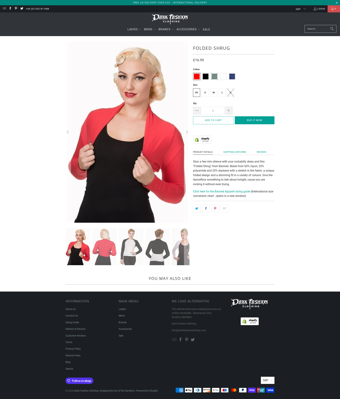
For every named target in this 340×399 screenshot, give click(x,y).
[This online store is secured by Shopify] (202, 142)
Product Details (203, 152)
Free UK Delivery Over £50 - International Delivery (170, 2)
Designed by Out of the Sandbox (117, 390)
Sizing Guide (72, 322)
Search (69, 368)
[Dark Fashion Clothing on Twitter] (21, 8)
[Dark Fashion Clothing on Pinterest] (15, 8)
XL (230, 92)
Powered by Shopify (147, 390)
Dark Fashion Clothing (86, 390)
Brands (123, 322)
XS (196, 92)
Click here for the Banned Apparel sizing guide (221, 191)
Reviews (261, 152)
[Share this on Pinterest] (215, 209)
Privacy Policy (73, 348)
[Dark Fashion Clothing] (170, 19)
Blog (68, 362)
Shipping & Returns (234, 152)
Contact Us (72, 315)
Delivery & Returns (75, 328)
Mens (122, 315)
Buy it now (254, 120)
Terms (69, 342)
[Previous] (68, 132)
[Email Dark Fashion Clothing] (4, 8)
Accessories (125, 328)
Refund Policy (73, 355)
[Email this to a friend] (224, 209)
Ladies (122, 309)
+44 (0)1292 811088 (37, 8)
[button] (135, 29)
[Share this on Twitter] (197, 209)
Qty (195, 103)
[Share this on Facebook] (206, 209)
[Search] (332, 29)
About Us (71, 309)
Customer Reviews (76, 335)
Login (321, 8)
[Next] (187, 132)
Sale (121, 335)
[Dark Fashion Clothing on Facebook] (10, 8)
